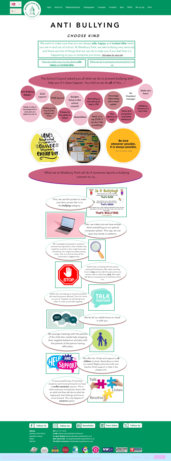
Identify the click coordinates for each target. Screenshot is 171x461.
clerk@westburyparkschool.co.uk (81, 441)
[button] (58, 7)
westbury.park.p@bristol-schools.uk (70, 433)
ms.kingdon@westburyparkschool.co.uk (80, 439)
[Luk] (168, 457)
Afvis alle (147, 457)
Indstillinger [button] (136, 457)
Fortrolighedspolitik (94, 458)
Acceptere (159, 457)
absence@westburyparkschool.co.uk (79, 436)
